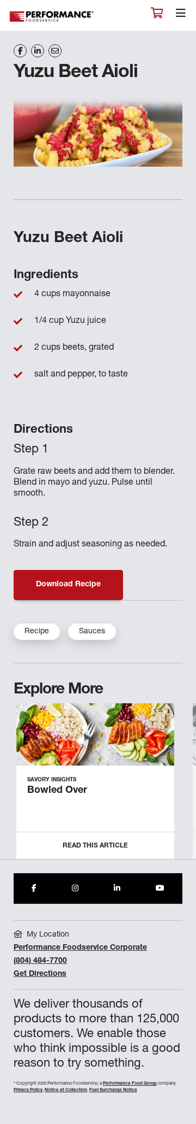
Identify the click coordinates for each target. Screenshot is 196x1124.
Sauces (92, 631)
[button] (175, 785)
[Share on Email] (55, 50)
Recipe (36, 631)
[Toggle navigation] (180, 15)
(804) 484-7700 (40, 961)
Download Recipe (68, 585)
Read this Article (95, 846)
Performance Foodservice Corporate (80, 948)
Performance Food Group (130, 1083)
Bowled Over (57, 791)
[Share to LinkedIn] (117, 888)
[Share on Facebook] (20, 50)
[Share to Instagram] (75, 888)
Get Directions (40, 974)
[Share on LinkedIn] (37, 50)
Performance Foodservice (52, 16)
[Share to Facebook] (34, 888)
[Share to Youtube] (160, 888)
